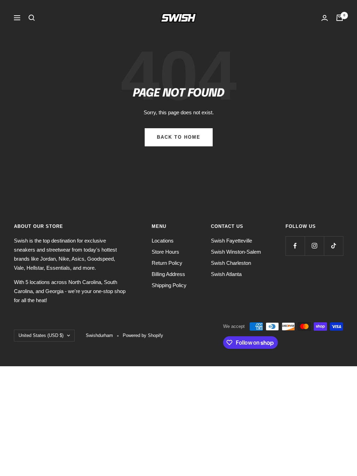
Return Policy (167, 263)
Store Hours (165, 252)
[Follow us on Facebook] (295, 245)
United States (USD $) (40, 335)
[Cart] (339, 18)
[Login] (324, 18)
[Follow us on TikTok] (333, 245)
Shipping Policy (169, 285)
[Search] (32, 18)
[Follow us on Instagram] (314, 245)
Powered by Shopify (143, 335)
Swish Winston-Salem (236, 252)
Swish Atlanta (226, 274)
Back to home (178, 137)
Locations (163, 241)
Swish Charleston (231, 263)
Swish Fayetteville (231, 241)
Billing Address (168, 274)
